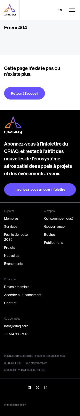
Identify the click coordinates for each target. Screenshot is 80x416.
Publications (53, 243)
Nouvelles (11, 256)
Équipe (49, 234)
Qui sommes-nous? (59, 218)
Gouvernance (54, 226)
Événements (13, 264)
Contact (10, 303)
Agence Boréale (36, 370)
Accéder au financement (22, 295)
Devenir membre (16, 287)
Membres (11, 218)
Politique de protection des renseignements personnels (34, 356)
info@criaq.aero (16, 326)
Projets (9, 247)
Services (10, 226)
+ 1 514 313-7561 (16, 334)
